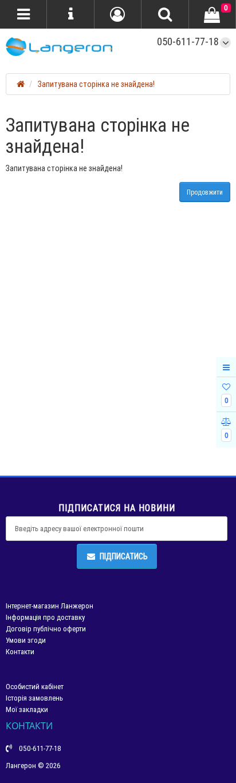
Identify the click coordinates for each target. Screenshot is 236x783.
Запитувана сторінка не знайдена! (96, 84)
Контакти (20, 652)
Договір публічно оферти (46, 629)
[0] (212, 14)
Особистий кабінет (35, 686)
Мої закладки (27, 709)
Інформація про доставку (45, 617)
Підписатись (124, 556)
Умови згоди (26, 640)
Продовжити (205, 192)
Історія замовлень (34, 698)
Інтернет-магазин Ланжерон (49, 606)
